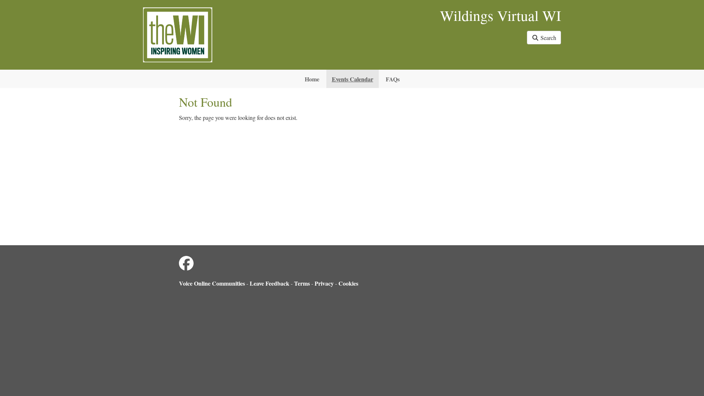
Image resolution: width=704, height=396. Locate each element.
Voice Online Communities (212, 283)
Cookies (348, 283)
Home (312, 79)
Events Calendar (352, 79)
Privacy (324, 283)
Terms (302, 283)
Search (547, 37)
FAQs (393, 79)
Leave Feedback (269, 283)
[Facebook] (186, 263)
